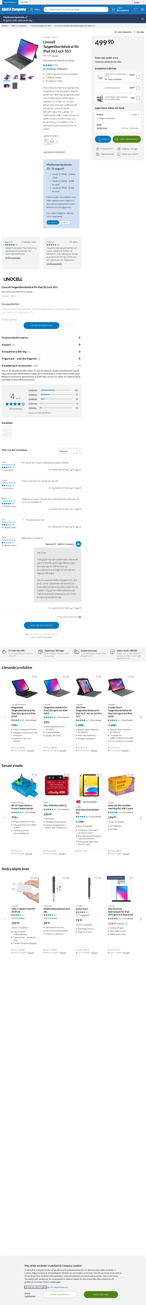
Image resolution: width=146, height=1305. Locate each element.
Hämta (105, 139)
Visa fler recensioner (41, 625)
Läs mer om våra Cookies (35, 1287)
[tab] (10, 2)
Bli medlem (52, 222)
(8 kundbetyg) (127, 720)
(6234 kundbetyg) (18, 918)
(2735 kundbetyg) (50, 918)
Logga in (64, 222)
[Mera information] (56, 141)
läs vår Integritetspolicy (57, 1287)
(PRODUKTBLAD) (90, 802)
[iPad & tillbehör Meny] (28, 25)
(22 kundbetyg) (95, 817)
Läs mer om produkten (54, 151)
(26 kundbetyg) (95, 720)
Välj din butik (102, 128)
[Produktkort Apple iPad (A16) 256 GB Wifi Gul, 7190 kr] (89, 785)
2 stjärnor (33, 403)
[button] (6, 77)
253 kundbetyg (49, 68)
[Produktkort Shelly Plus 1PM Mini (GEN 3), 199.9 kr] (56, 785)
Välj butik (30, 750)
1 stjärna (32, 408)
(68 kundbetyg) (31, 720)
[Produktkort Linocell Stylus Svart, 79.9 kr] (89, 888)
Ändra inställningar (30, 1294)
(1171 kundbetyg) (82, 915)
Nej (76, 469)
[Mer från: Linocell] (13, 280)
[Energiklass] (78, 801)
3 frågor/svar (62, 68)
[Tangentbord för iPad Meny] (53, 25)
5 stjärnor (33, 390)
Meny (37, 9)
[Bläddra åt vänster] (5, 717)
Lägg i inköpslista (125, 32)
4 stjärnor (33, 394)
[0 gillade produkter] (135, 9)
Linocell (55, 55)
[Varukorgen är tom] (142, 9)
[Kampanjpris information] (126, 924)
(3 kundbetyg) (30, 812)
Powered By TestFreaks (67, 616)
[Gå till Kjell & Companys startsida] (15, 9)
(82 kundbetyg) (63, 717)
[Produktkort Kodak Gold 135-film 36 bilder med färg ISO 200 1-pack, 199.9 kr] (121, 785)
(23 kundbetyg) (63, 809)
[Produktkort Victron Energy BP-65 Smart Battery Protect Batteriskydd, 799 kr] (24, 785)
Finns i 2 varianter (114, 79)
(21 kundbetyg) (127, 812)
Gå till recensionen (12, 258)
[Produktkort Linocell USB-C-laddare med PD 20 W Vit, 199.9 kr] (24, 888)
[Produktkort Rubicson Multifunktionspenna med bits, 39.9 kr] (56, 888)
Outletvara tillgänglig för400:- (108, 61)
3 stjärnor (33, 399)
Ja (71, 469)
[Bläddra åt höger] (140, 717)
